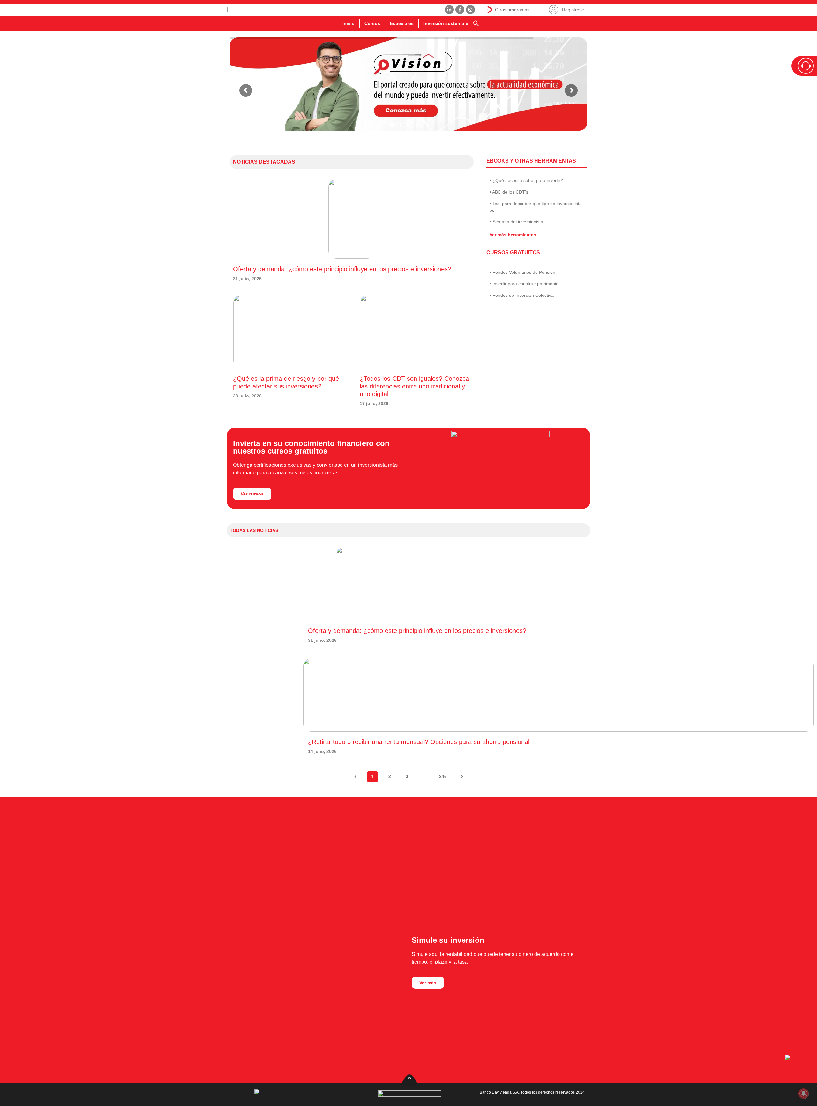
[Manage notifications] (803, 1093)
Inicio (348, 23)
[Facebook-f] (459, 9)
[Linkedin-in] (449, 9)
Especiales (402, 23)
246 (444, 775)
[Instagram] (470, 9)
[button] (476, 23)
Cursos (372, 23)
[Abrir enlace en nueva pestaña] (798, 1067)
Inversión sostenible (445, 23)
